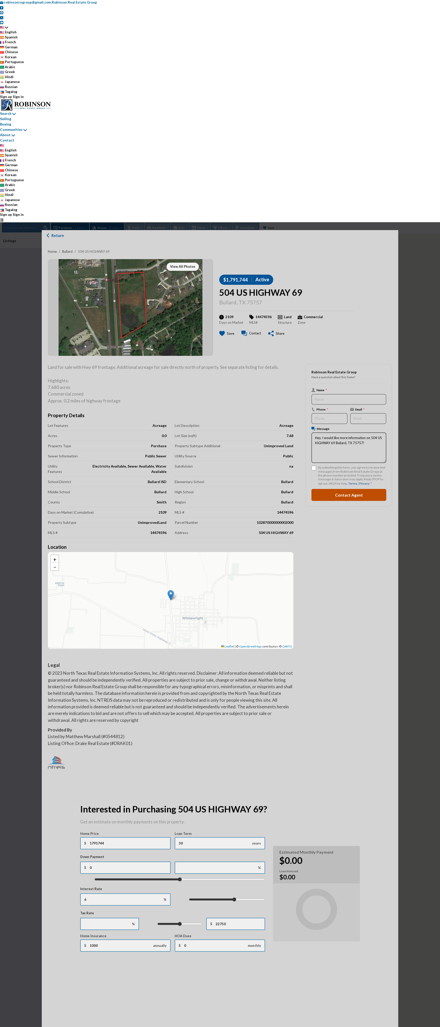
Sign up (6, 97)
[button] (171, 595)
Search (5, 113)
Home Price (89, 834)
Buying (5, 124)
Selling (5, 119)
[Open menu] (1, 219)
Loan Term (183, 834)
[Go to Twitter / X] (1, 17)
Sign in (18, 97)
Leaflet (229, 646)
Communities (11, 129)
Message (323, 428)
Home (52, 251)
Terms (352, 483)
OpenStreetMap (250, 646)
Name (322, 390)
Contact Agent (349, 495)
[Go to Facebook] (1, 7)
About (5, 135)
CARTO (287, 646)
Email (360, 409)
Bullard (67, 251)
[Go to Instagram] (1, 12)
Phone (322, 409)
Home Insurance (93, 936)
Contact (7, 140)
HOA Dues (183, 936)
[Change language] (4, 27)
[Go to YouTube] (1, 22)
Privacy (364, 483)
